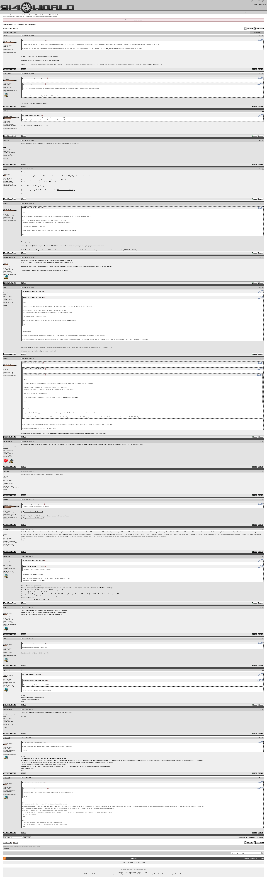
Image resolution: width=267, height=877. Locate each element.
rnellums (6, 140)
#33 (263, 529)
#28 (263, 287)
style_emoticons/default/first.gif (141, 64)
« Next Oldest (241, 837)
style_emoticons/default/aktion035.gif (67, 143)
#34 (263, 556)
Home (249, 1)
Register (140, 19)
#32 (263, 499)
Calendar (263, 12)
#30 (263, 441)
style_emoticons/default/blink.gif (115, 48)
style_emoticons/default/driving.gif (33, 518)
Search (250, 12)
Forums (254, 1)
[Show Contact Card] (9, 69)
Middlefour (6, 529)
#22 (263, 73)
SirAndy (5, 111)
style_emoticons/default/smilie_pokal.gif (46, 56)
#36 (263, 638)
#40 (263, 777)
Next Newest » (260, 837)
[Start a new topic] (259, 28)
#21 (263, 35)
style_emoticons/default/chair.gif (66, 190)
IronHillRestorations (9, 257)
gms (4, 607)
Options (256, 32)
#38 (263, 709)
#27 (263, 257)
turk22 (5, 169)
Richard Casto (7, 709)
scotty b (5, 36)
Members (256, 12)
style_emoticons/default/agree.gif (33, 512)
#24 (263, 140)
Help (245, 12)
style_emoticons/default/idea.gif (33, 60)
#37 (263, 670)
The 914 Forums (19, 24)
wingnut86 (6, 471)
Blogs (264, 1)
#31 (263, 471)
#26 (263, 203)
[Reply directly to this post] (261, 69)
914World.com (8, 24)
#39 (263, 737)
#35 (263, 607)
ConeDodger (7, 74)
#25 (263, 168)
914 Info (260, 1)
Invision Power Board (127, 862)
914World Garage (30, 24)
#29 (263, 358)
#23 (263, 111)
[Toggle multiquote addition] (255, 69)
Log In (135, 19)
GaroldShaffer (7, 441)
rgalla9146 (6, 556)
